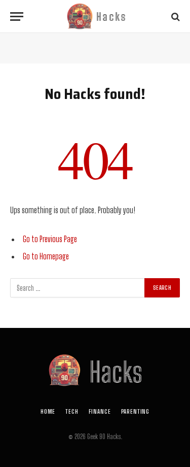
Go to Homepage (46, 256)
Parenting (135, 411)
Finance (100, 411)
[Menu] (16, 16)
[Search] (174, 16)
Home (48, 411)
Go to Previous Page (50, 239)
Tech (71, 411)
